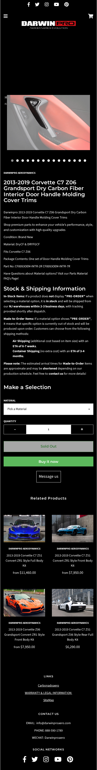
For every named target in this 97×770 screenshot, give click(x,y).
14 (80, 160)
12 (69, 160)
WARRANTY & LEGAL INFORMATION (48, 693)
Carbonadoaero (48, 685)
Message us (48, 476)
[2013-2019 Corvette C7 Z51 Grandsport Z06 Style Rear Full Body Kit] (72, 603)
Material (10, 401)
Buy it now (48, 461)
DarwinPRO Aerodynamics (24, 548)
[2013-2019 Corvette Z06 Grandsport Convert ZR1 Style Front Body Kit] (24, 603)
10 (59, 160)
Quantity (10, 421)
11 (64, 160)
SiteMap (48, 700)
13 (74, 160)
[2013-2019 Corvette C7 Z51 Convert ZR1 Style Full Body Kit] (24, 529)
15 (85, 160)
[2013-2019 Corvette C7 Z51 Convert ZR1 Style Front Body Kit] (72, 529)
